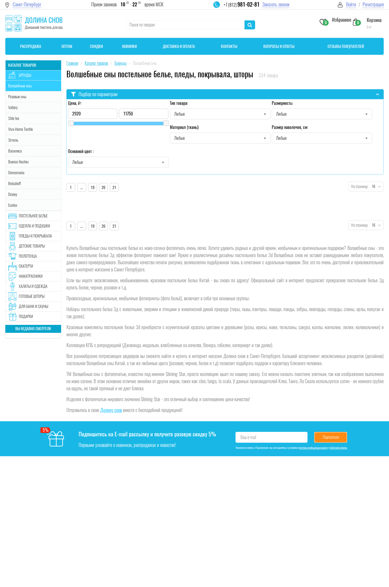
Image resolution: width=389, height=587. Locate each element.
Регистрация (373, 4)
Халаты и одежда (33, 286)
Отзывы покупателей (346, 46)
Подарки (26, 316)
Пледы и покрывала (35, 236)
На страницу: (358, 186)
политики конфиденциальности (313, 448)
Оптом (66, 46)
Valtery (13, 107)
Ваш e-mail (248, 437)
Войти (351, 4)
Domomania (16, 172)
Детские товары (32, 246)
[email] (220, 8)
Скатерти (26, 266)
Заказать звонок (276, 4)
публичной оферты (338, 448)
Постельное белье (33, 215)
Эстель (13, 140)
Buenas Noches (18, 161)
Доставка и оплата (179, 46)
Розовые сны (17, 96)
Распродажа (30, 46)
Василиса (15, 151)
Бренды (25, 75)
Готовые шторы (31, 296)
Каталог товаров (22, 65)
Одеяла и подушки (34, 225)
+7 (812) (242, 5)
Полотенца (28, 256)
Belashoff (14, 183)
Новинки (129, 46)
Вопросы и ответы (279, 46)
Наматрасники (31, 276)
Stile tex (13, 118)
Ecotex (12, 205)
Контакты (229, 46)
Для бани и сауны (33, 306)
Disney (12, 194)
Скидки (96, 46)
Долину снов (111, 410)
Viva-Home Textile (20, 129)
